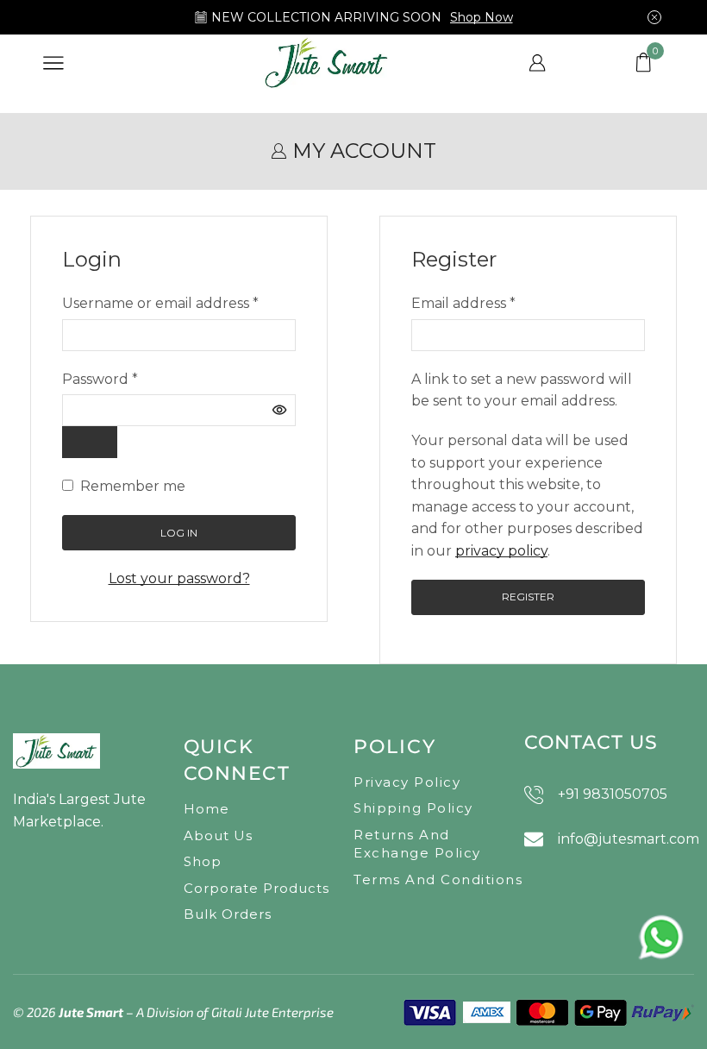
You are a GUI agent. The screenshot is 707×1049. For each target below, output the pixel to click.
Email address (463, 301)
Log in (178, 532)
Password (100, 377)
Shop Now (481, 17)
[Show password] (89, 442)
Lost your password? (179, 578)
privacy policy (501, 551)
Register (528, 596)
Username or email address (160, 301)
